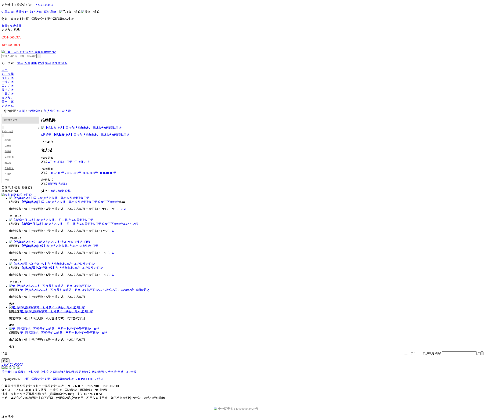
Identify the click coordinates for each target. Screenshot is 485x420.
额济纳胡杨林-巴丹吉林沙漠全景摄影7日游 (79, 224)
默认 (54, 191)
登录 (5, 25)
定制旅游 (9, 168)
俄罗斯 (56, 63)
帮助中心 (123, 372)
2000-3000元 (73, 173)
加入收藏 (36, 11)
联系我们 (20, 372)
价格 (68, 191)
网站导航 (50, 11)
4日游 (52, 162)
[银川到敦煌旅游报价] (17, 195)
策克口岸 (9, 157)
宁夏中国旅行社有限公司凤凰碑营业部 (48, 379)
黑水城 (8, 140)
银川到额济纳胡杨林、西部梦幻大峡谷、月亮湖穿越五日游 (84, 289)
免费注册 (16, 25)
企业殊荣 (33, 372)
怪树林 (8, 151)
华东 (64, 63)
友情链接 (111, 372)
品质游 (62, 184)
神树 (7, 180)
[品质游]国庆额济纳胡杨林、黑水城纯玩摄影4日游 (85, 134)
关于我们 (8, 372)
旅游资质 (72, 372)
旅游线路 (34, 111)
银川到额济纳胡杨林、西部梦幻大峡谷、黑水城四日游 (56, 311)
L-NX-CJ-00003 (43, 4)
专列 (27, 63)
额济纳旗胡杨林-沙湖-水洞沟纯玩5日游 (59, 246)
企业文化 (46, 372)
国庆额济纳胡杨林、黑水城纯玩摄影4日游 (69, 202)
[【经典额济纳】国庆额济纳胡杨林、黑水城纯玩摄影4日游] (81, 127)
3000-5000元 (90, 173)
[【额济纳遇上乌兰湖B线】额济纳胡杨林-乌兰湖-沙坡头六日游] (52, 264)
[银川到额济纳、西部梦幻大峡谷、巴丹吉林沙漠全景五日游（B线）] (55, 328)
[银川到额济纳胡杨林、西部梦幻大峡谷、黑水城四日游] (47, 307)
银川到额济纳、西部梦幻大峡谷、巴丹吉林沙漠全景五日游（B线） (65, 332)
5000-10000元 (107, 173)
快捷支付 (22, 11)
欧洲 (41, 63)
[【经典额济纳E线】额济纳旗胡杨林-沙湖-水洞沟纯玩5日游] (49, 242)
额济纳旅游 (51, 111)
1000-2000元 (56, 173)
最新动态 (85, 372)
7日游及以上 (81, 162)
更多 (123, 209)
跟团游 (52, 184)
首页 (22, 111)
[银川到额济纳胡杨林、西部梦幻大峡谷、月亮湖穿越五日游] (50, 286)
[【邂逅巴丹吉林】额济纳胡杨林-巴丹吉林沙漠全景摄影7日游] (51, 220)
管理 (133, 372)
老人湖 (66, 111)
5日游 (60, 162)
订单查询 (8, 11)
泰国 (48, 63)
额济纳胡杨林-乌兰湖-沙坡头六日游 (61, 268)
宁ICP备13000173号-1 (89, 379)
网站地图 (98, 372)
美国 (34, 63)
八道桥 (8, 174)
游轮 (20, 63)
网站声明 (59, 372)
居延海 (8, 145)
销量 (61, 191)
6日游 (69, 162)
